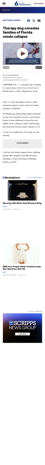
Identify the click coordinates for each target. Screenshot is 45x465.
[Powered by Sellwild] (39, 311)
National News (12, 20)
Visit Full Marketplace (34, 177)
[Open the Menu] (4, 3)
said (15, 117)
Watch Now (38, 3)
